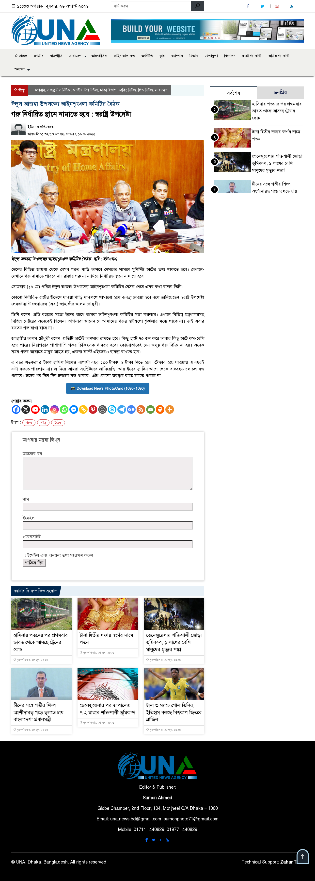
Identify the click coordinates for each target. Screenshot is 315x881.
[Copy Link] (83, 409)
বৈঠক (58, 423)
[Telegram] (121, 409)
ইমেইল (29, 518)
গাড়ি (43, 423)
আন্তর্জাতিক (99, 55)
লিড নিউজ (145, 90)
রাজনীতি (56, 55)
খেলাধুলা (211, 55)
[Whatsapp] (64, 409)
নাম (26, 499)
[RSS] (292, 6)
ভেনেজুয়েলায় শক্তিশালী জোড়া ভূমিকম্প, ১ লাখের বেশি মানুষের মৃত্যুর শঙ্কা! (174, 642)
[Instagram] (54, 409)
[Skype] (112, 409)
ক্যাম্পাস (177, 55)
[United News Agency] (58, 30)
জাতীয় (39, 55)
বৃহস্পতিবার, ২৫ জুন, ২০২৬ (32, 660)
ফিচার (193, 55)
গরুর (29, 423)
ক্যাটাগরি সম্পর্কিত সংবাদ (35, 591)
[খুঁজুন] (197, 6)
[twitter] (263, 6)
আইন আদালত (124, 55)
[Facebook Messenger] (73, 409)
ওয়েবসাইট (32, 536)
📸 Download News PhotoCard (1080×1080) (108, 388)
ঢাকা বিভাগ (108, 90)
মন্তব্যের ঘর (32, 453)
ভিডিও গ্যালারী (278, 55)
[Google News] (131, 409)
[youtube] (278, 6)
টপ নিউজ (91, 90)
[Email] (150, 409)
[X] (25, 409)
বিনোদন (230, 55)
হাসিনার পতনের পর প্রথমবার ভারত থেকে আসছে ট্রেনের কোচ (41, 642)
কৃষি (162, 55)
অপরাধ (40, 90)
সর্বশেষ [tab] (233, 93)
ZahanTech (292, 862)
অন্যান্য (20, 69)
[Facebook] (16, 409)
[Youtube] (35, 409)
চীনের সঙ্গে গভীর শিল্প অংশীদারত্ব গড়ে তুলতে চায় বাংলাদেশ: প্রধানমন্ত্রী (38, 712)
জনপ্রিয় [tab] (280, 92)
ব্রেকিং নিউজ (127, 90)
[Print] (160, 409)
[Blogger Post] (102, 409)
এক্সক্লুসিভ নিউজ (59, 90)
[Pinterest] (93, 409)
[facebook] (249, 6)
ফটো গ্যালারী (251, 55)
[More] (169, 409)
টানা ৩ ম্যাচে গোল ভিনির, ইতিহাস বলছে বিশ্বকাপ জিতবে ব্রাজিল (174, 712)
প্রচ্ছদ (22, 55)
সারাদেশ (75, 55)
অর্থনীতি (147, 55)
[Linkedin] (45, 409)
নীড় (21, 90)
